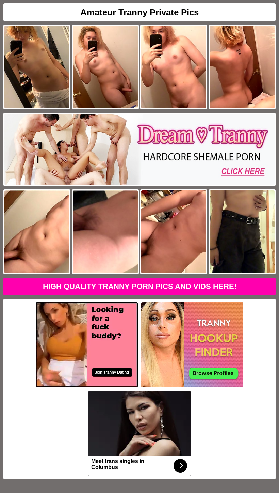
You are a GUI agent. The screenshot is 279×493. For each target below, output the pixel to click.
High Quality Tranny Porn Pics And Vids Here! (139, 286)
